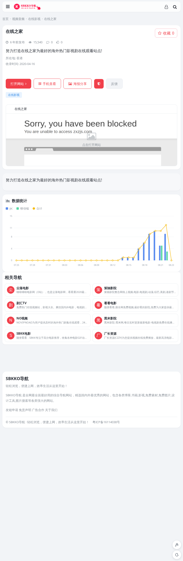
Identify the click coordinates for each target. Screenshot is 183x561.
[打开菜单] (7, 6)
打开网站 (17, 83)
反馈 (114, 83)
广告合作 (38, 410)
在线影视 (34, 19)
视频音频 (18, 19)
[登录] (166, 6)
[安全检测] (99, 84)
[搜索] (175, 6)
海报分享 (80, 83)
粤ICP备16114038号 (106, 422)
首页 (5, 19)
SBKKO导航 (17, 378)
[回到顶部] (177, 545)
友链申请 (12, 410)
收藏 (168, 33)
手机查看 (49, 83)
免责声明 (25, 410)
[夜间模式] (177, 555)
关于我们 (51, 410)
